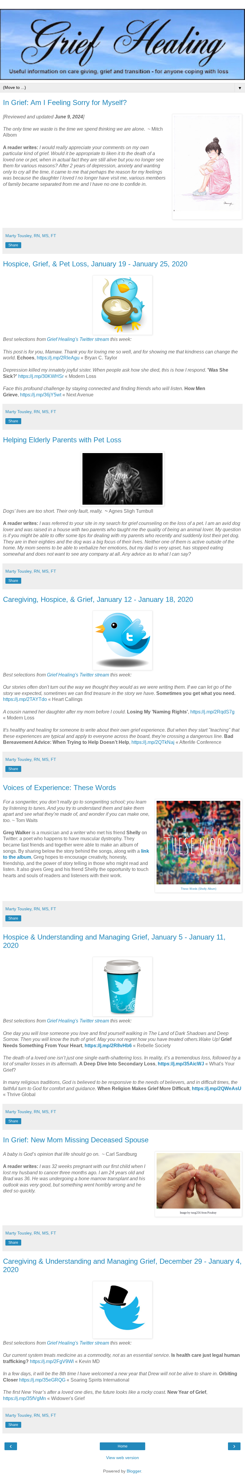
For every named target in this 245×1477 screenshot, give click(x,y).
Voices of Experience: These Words (59, 788)
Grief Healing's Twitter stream (78, 339)
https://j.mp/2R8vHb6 (108, 1045)
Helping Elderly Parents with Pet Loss (62, 440)
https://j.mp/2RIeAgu (58, 357)
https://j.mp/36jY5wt (40, 394)
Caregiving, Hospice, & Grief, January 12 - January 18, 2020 (98, 599)
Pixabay (212, 1212)
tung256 (196, 1212)
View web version (122, 1457)
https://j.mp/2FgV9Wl (52, 1361)
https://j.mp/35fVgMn (24, 1398)
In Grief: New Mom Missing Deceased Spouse (75, 1140)
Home (123, 1446)
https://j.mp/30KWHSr (41, 376)
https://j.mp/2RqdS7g (212, 711)
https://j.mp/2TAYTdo (25, 699)
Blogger (134, 1471)
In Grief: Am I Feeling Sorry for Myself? (65, 102)
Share (13, 245)
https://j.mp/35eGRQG (42, 1379)
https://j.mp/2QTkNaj (152, 742)
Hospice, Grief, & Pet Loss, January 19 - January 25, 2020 (95, 264)
